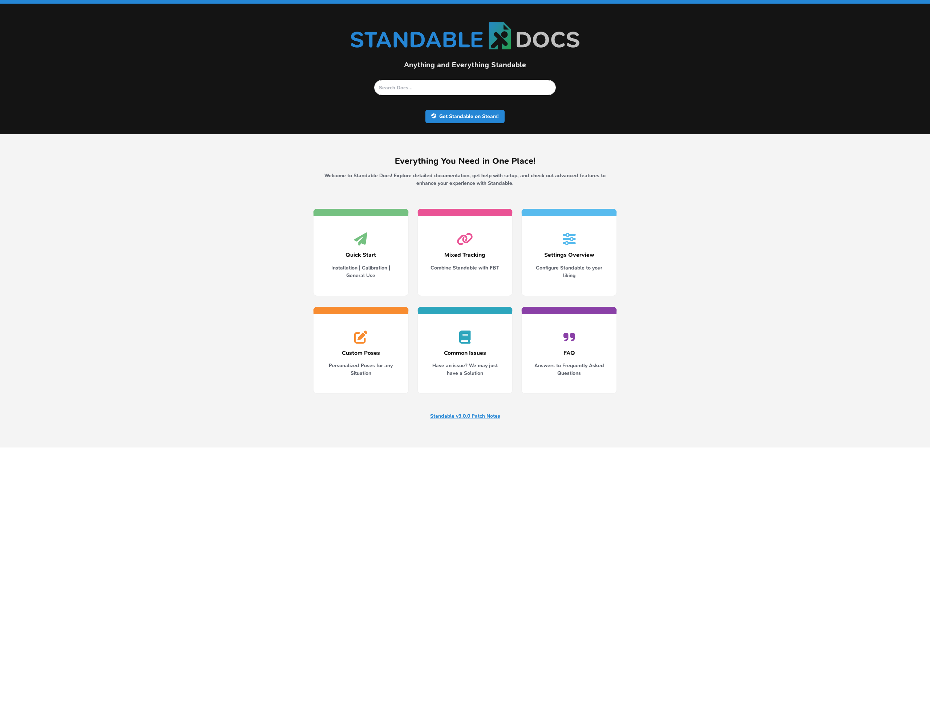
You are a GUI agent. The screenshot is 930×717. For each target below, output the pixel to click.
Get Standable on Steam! (468, 116)
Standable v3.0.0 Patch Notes (465, 416)
